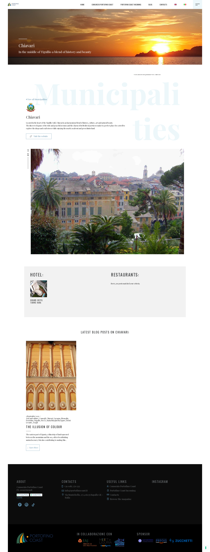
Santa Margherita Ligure (56, 420)
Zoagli (35, 422)
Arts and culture (32, 418)
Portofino (29, 420)
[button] (28, 160)
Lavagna (57, 418)
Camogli (42, 418)
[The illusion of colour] (51, 375)
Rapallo (37, 420)
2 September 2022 (32, 416)
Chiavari (50, 418)
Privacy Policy (23, 495)
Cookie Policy (36, 495)
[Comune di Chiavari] (110, 201)
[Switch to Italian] (185, 4)
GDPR (19, 497)
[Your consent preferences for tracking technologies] (205, 547)
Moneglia (64, 418)
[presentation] (34, 199)
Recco (43, 420)
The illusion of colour (44, 426)
